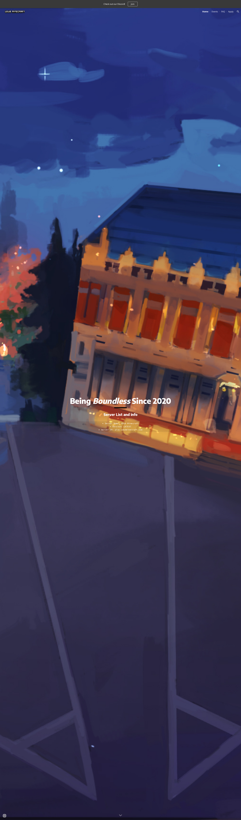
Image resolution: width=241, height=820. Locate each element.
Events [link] (215, 11)
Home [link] (205, 11)
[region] (120, 4)
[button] (238, 12)
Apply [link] (230, 11)
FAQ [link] (223, 11)
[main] (120, 402)
